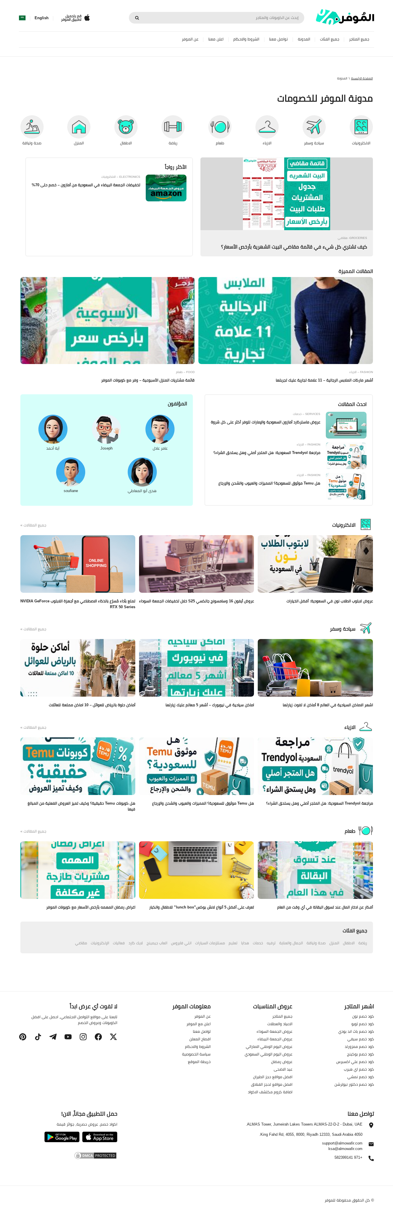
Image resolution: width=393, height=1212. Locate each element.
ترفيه (271, 942)
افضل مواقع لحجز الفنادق (271, 1084)
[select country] (22, 18)
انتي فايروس (181, 942)
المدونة (304, 39)
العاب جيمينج (157, 942)
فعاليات (119, 942)
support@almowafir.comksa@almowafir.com (342, 1146)
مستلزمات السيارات (210, 942)
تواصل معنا (278, 39)
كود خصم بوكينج (360, 1053)
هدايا (245, 942)
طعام (350, 831)
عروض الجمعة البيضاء (274, 1038)
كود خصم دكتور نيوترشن (354, 1084)
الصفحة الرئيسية (362, 78)
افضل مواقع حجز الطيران (272, 1076)
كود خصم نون (363, 1016)
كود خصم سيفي (360, 1038)
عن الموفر (190, 39)
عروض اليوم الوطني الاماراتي (269, 1046)
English (42, 18)
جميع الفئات (329, 39)
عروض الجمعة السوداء (274, 1031)
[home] (345, 17)
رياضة (362, 942)
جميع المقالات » (33, 525)
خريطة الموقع (199, 1061)
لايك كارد (136, 942)
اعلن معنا (215, 39)
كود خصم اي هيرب (359, 1069)
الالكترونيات (343, 525)
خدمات (258, 942)
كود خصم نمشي (360, 1076)
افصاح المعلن (200, 1038)
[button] (113, 1036)
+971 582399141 (348, 1158)
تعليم (233, 942)
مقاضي (81, 942)
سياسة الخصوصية (196, 1053)
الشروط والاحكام (246, 39)
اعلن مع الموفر (198, 1023)
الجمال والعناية (291, 942)
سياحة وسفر (342, 628)
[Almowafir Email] (371, 1145)
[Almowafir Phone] (371, 1159)
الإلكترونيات (100, 942)
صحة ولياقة (316, 942)
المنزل (334, 942)
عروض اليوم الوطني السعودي (268, 1053)
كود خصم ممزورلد (359, 1046)
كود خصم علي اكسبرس (355, 1061)
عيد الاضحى (283, 1069)
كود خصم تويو (362, 1023)
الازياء (349, 727)
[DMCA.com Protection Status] (68, 1156)
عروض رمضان (281, 1061)
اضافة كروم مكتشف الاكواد (270, 1091)
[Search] (137, 18)
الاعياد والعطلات (279, 1023)
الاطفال (349, 942)
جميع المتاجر (359, 39)
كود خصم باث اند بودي (356, 1031)
